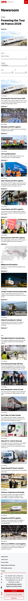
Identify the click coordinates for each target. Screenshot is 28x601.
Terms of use (4, 559)
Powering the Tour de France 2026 (13, 22)
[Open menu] (26, 2)
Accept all (14, 591)
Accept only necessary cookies (14, 594)
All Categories (4, 65)
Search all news (5, 56)
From (2, 70)
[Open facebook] (2, 588)
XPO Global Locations (6, 568)
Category (3, 63)
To (15, 70)
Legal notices (4, 556)
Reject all (14, 598)
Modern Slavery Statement (8, 565)
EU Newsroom (10, 1)
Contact (3, 571)
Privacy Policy (4, 562)
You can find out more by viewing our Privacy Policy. (14, 585)
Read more (3, 29)
